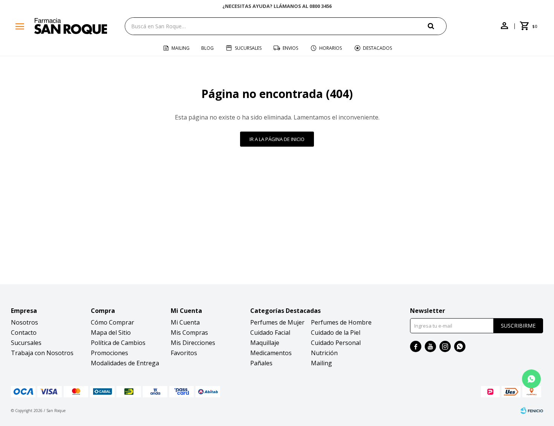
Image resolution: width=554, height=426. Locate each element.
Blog (207, 48)
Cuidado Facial (270, 332)
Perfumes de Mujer (277, 322)
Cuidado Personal (336, 343)
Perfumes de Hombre (341, 322)
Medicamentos (271, 353)
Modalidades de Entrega (125, 363)
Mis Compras (189, 332)
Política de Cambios (118, 343)
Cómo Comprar (112, 322)
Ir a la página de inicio (277, 139)
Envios (290, 48)
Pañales (261, 363)
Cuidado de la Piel (335, 332)
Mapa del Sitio (111, 332)
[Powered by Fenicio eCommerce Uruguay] (531, 410)
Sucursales (248, 48)
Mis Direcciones (193, 343)
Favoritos (184, 353)
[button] (437, 25)
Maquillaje (264, 343)
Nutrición (324, 353)
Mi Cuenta (185, 322)
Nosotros (24, 322)
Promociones (109, 353)
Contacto (24, 332)
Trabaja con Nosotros (42, 353)
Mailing (180, 48)
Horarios (330, 48)
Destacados (377, 48)
